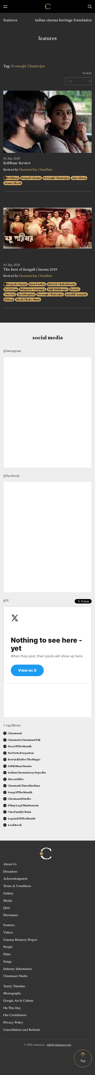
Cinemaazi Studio (15, 975)
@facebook (11, 476)
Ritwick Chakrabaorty (62, 284)
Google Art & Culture (18, 1000)
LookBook (15, 825)
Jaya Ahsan (79, 178)
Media (7, 900)
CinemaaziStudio (19, 798)
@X (6, 600)
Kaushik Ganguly (76, 294)
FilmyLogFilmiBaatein (23, 805)
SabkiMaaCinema (20, 766)
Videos (8, 932)
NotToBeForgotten (21, 753)
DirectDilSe (16, 779)
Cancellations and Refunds (21, 1029)
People (8, 946)
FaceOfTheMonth (20, 746)
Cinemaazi (15, 733)
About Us (10, 864)
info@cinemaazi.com (59, 1045)
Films (7, 954)
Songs (7, 961)
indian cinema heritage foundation (63, 20)
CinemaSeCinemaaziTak (24, 739)
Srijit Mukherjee (58, 289)
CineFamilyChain (19, 811)
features (10, 20)
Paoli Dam (10, 289)
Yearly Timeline (14, 986)
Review (74, 289)
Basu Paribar (37, 284)
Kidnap (8, 299)
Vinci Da (9, 294)
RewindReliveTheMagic (24, 759)
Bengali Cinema (31, 178)
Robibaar (13, 178)
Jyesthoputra (26, 294)
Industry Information (17, 968)
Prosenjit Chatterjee (56, 178)
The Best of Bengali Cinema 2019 (30, 269)
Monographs (12, 993)
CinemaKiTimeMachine (24, 785)
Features (9, 925)
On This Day (12, 1007)
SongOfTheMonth (20, 792)
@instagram (12, 351)
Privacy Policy (13, 1022)
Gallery (8, 893)
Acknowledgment (15, 878)
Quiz (6, 907)
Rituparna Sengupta (32, 289)
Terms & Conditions (17, 885)
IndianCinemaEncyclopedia (27, 772)
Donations (10, 871)
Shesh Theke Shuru (28, 299)
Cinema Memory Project (20, 939)
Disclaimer (10, 915)
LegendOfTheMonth (21, 818)
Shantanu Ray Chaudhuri (35, 170)
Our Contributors (15, 1015)
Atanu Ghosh (12, 183)
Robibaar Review (17, 163)
